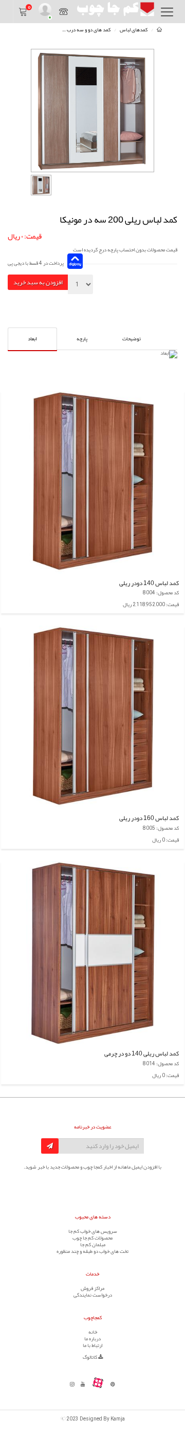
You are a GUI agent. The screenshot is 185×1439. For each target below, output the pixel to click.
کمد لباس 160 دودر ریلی (149, 818)
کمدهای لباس (133, 30)
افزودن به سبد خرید (38, 282)
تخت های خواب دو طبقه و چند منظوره (92, 1251)
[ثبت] (50, 1146)
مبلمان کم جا (92, 1245)
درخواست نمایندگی (92, 1295)
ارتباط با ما (92, 1345)
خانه (92, 1332)
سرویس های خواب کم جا (92, 1231)
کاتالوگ (90, 1357)
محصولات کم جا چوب (92, 1238)
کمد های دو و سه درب (88, 30)
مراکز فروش (92, 1288)
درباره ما (92, 1339)
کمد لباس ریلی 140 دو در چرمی (141, 1053)
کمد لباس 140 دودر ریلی (149, 583)
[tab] (131, 338)
